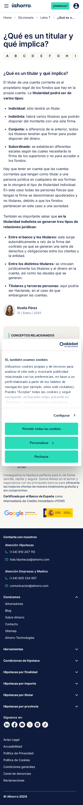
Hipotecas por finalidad (20, 672)
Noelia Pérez (27, 308)
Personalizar (39, 442)
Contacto (11, 624)
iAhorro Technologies (19, 637)
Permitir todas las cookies (41, 429)
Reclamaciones (13, 780)
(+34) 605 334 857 (23, 578)
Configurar (62, 415)
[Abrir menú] (6, 6)
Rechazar (41, 456)
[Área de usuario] (76, 6)
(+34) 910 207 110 (22, 552)
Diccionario (26, 17)
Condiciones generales (19, 767)
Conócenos (11, 597)
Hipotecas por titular (18, 695)
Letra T (45, 17)
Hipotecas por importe (19, 683)
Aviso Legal (11, 739)
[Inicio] (22, 5)
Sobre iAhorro (14, 617)
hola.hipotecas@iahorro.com (29, 559)
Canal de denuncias (17, 773)
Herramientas (13, 649)
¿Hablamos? (60, 5)
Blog (8, 610)
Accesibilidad (12, 746)
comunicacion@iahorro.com (29, 585)
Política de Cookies (16, 760)
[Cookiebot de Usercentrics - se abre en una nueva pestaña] (59, 344)
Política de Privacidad (18, 753)
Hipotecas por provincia (20, 706)
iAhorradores (14, 603)
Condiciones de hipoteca (21, 660)
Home (7, 17)
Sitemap (11, 631)
